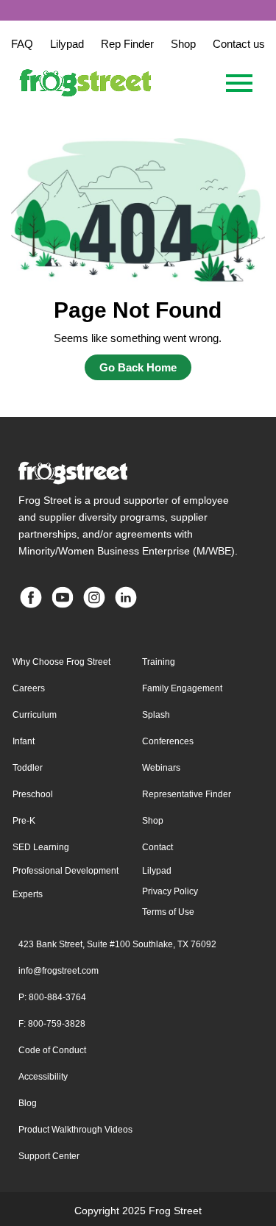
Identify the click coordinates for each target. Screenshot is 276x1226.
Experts (28, 894)
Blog (27, 1103)
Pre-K (24, 821)
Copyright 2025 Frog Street (138, 1210)
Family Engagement (182, 688)
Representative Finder (186, 794)
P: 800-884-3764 (52, 997)
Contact (157, 847)
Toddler (28, 768)
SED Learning (41, 847)
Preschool (33, 794)
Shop (152, 821)
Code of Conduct (52, 1050)
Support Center (48, 1156)
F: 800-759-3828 (51, 1024)
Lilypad (156, 871)
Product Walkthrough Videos (75, 1130)
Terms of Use (168, 912)
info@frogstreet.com (58, 971)
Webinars (161, 768)
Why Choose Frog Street (61, 662)
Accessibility (43, 1077)
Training (158, 662)
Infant (24, 741)
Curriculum (35, 715)
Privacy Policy (170, 891)
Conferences (168, 741)
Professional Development (65, 871)
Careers (29, 688)
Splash (156, 715)
